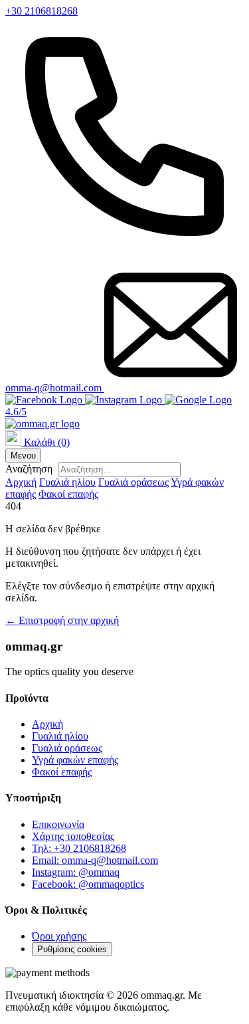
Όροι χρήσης (59, 936)
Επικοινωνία (58, 824)
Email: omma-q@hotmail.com (95, 860)
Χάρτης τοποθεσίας (73, 836)
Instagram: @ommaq (76, 872)
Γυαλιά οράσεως (133, 482)
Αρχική (21, 482)
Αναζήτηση (28, 468)
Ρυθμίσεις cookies (72, 949)
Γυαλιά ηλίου (67, 482)
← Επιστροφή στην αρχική (62, 620)
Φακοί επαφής (68, 494)
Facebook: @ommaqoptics (88, 884)
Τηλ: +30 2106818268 (79, 848)
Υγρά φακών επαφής (75, 760)
